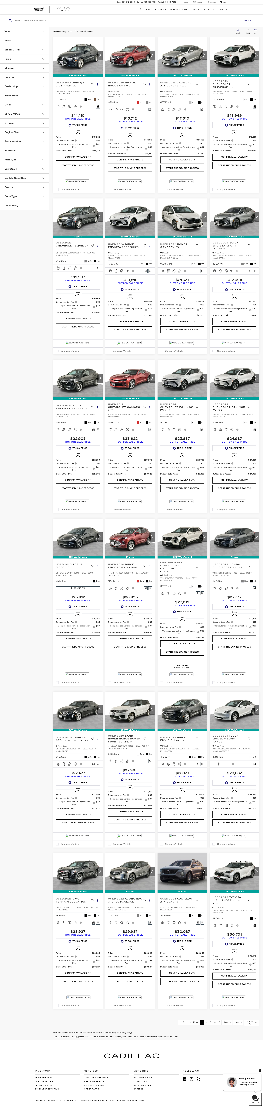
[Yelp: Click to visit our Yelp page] (200, 1079)
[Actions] (97, 84)
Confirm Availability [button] (78, 157)
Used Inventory (44, 1082)
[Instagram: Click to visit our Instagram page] (193, 1079)
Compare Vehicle (70, 189)
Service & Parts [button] (179, 9)
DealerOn (57, 1100)
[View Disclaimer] (81, 106)
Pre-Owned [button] (160, 9)
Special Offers (44, 1085)
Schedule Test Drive (47, 1089)
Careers (138, 1089)
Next (226, 1022)
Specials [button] (209, 9)
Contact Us (140, 1082)
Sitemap (66, 1100)
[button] (100, 55)
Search (247, 20)
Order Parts (91, 1089)
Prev (194, 1022)
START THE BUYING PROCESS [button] (78, 165)
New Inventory (43, 1078)
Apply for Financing (96, 1078)
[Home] (140, 9)
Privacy (74, 1100)
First (184, 1022)
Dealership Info (143, 1078)
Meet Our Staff (143, 1085)
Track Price (79, 125)
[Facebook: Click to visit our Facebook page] (186, 1079)
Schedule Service (94, 1085)
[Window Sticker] (150, 271)
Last (237, 1022)
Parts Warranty (94, 1082)
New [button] (147, 9)
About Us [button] (223, 9)
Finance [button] (196, 9)
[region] (78, 144)
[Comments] (98, 106)
